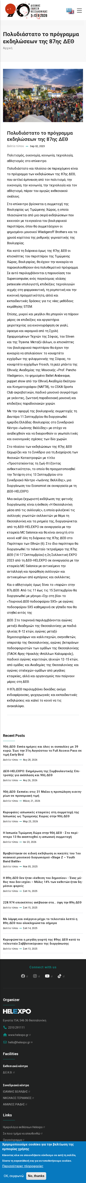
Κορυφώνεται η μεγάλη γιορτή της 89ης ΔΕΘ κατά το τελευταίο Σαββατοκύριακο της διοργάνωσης (41, 941)
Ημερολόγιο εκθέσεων (23, 1127)
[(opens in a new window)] (24, 976)
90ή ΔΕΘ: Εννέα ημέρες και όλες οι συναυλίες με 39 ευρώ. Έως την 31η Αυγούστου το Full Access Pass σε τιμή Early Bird (42, 750)
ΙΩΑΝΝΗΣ (15, 1091)
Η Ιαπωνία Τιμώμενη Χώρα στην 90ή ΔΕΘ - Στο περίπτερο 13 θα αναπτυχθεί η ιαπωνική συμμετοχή (41, 835)
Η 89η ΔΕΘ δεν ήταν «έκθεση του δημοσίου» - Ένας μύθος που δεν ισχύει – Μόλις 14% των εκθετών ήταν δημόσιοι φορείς (43, 882)
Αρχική (7, 48)
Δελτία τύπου (15, 146)
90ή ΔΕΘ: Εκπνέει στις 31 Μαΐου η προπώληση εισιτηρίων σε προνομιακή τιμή (42, 794)
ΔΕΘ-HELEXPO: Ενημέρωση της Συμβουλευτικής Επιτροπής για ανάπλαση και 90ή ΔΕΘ (41, 773)
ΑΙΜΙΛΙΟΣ (14, 1104)
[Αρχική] (26, 10)
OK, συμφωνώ (14, 1176)
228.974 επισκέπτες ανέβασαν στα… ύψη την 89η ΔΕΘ (42, 902)
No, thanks (36, 1176)
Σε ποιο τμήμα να (21, 1133)
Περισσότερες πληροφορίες (22, 1166)
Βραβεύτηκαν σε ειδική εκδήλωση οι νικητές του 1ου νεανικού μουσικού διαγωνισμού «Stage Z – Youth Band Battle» (42, 857)
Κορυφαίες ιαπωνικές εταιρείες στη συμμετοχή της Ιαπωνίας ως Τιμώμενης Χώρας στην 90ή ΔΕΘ (41, 814)
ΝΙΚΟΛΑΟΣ (17, 1098)
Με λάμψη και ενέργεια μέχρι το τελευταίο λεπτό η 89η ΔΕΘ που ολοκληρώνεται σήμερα (40, 921)
